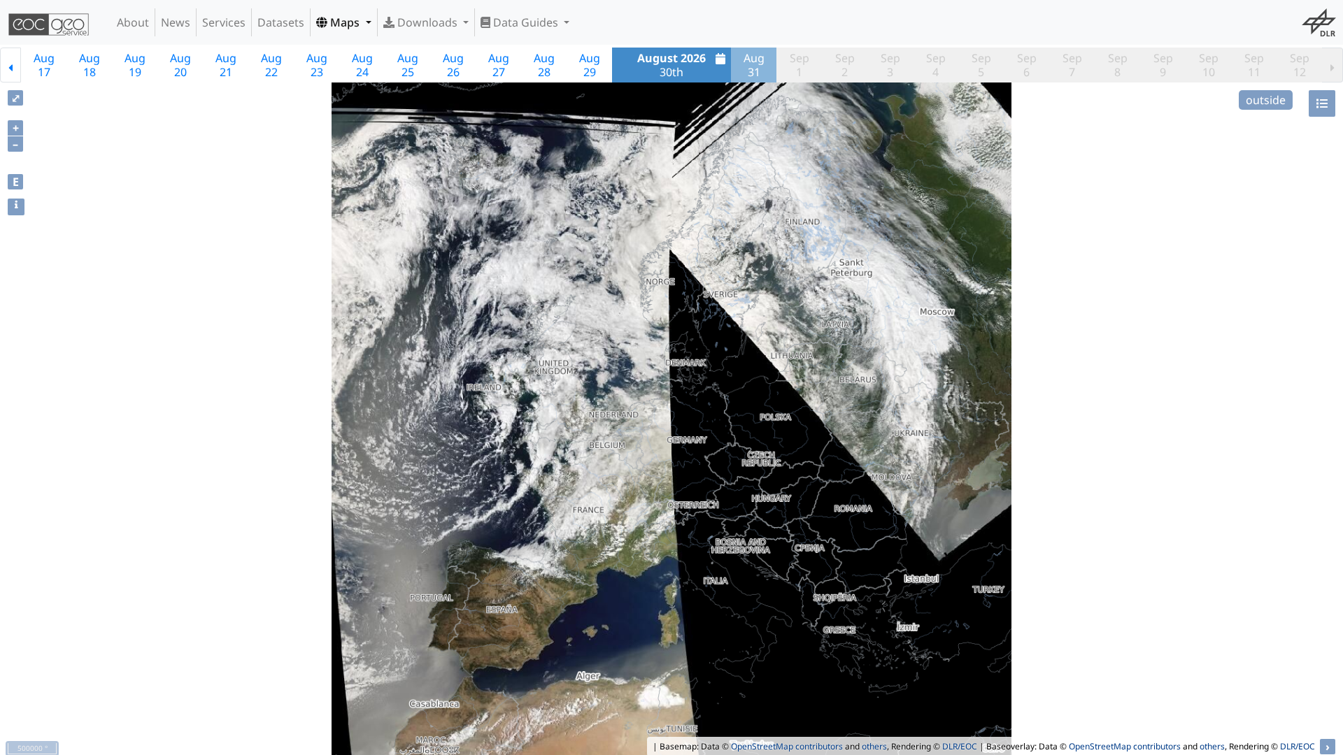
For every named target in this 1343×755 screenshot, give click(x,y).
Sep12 (1299, 65)
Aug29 (589, 65)
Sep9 (1163, 65)
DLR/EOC (959, 746)
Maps (344, 22)
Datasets (280, 22)
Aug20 (180, 65)
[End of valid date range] (1332, 65)
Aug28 (544, 65)
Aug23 (316, 65)
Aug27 (498, 65)
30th (671, 65)
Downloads (427, 22)
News (175, 22)
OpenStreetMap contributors (787, 746)
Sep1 (799, 65)
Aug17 (44, 65)
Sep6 (1027, 65)
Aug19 (135, 65)
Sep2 (845, 65)
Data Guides (525, 22)
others (874, 746)
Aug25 (407, 65)
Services (224, 22)
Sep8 (1118, 65)
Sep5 (981, 65)
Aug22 (271, 65)
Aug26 (453, 65)
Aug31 (754, 65)
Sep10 (1208, 65)
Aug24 (362, 65)
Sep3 (890, 65)
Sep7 (1072, 65)
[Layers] (1322, 103)
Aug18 (89, 65)
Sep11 (1254, 65)
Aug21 (225, 65)
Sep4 (936, 65)
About (133, 22)
